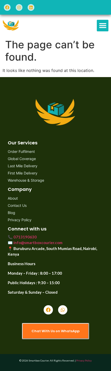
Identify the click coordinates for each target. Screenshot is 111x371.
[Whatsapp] (62, 309)
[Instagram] (19, 7)
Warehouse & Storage (26, 180)
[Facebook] (7, 7)
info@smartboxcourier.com (37, 242)
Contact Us (17, 205)
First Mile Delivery (22, 173)
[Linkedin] (31, 7)
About (13, 198)
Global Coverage (22, 158)
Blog (11, 212)
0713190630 (25, 237)
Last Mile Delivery (22, 166)
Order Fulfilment (21, 151)
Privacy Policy (19, 220)
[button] (102, 25)
